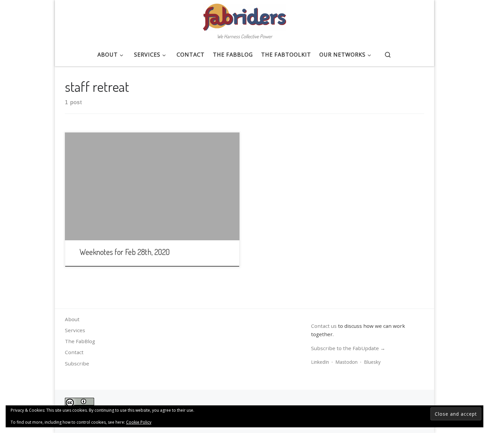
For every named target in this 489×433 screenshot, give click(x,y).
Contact (74, 352)
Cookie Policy (138, 422)
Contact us (324, 326)
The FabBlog (80, 341)
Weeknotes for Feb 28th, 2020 (125, 252)
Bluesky (372, 362)
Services (75, 330)
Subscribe (77, 363)
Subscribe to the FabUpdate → (348, 348)
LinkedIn (320, 362)
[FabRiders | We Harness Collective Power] (244, 15)
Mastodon (346, 362)
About (72, 319)
